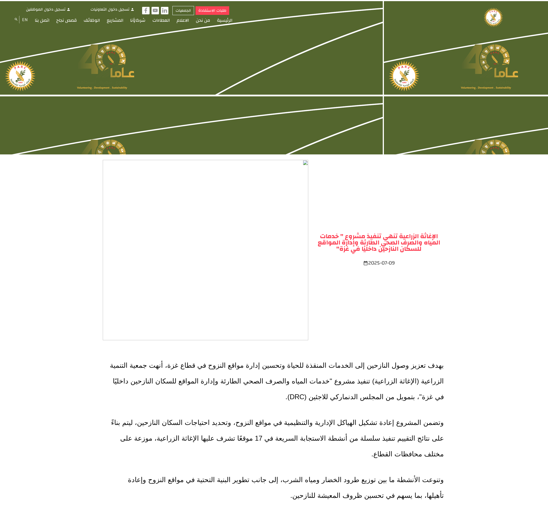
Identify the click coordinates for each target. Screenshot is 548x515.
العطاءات (161, 20)
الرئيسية (224, 20)
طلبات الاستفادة (212, 10)
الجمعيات (183, 10)
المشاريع (115, 20)
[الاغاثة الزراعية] (493, 17)
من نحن (203, 20)
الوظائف (92, 20)
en (25, 19)
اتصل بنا (42, 20)
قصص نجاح (66, 20)
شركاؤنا (138, 20)
